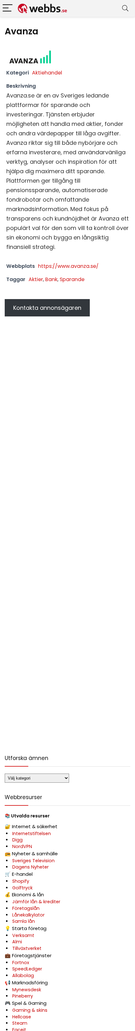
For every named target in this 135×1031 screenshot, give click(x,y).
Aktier (36, 279)
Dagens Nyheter (30, 867)
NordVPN (22, 846)
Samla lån (23, 921)
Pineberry (22, 996)
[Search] (125, 8)
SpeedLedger (27, 969)
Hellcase (21, 1017)
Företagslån (26, 908)
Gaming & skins (29, 1010)
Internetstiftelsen (31, 833)
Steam (19, 1023)
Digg (17, 840)
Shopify (20, 881)
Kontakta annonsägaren (47, 308)
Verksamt (23, 935)
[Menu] (7, 8)
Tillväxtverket (26, 948)
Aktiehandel (47, 72)
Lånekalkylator (28, 915)
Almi (17, 942)
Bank (51, 279)
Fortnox (20, 962)
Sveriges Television (33, 860)
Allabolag (23, 975)
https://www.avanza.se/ (68, 266)
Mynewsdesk (26, 990)
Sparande (72, 279)
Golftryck (22, 888)
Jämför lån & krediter (36, 901)
